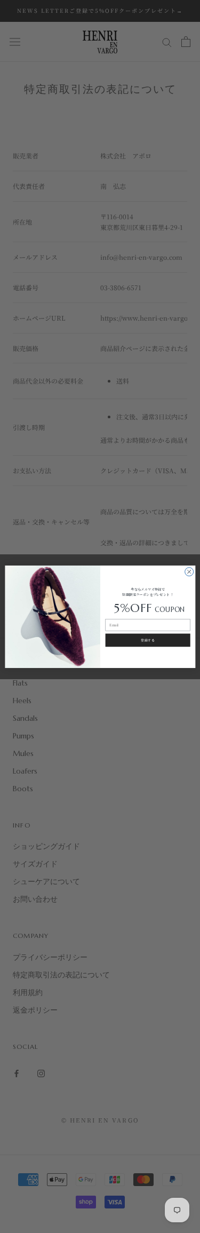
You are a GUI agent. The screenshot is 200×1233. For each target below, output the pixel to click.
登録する (148, 640)
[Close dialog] (189, 571)
